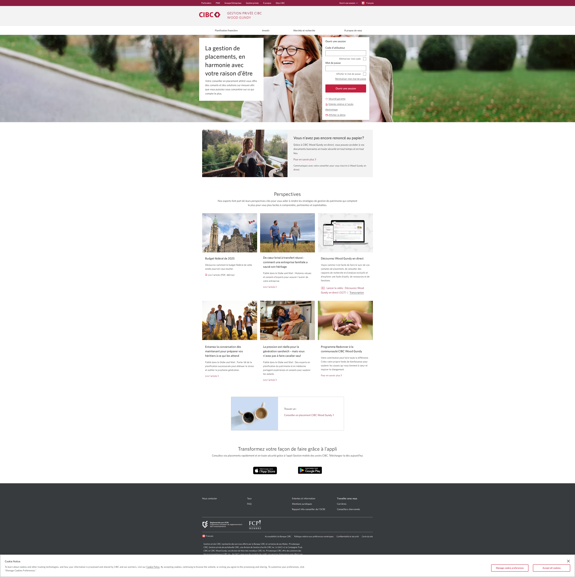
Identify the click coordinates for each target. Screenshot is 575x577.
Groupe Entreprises (232, 4)
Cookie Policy (153, 566)
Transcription (356, 292)
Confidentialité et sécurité (347, 537)
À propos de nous (353, 30)
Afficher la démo (337, 114)
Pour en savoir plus (303, 159)
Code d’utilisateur (335, 47)
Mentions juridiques (302, 503)
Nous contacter (209, 498)
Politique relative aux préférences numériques (313, 537)
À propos (267, 4)
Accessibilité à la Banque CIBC (278, 537)
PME (218, 4)
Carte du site (367, 536)
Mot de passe (333, 62)
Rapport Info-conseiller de (308, 509)
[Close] (568, 561)
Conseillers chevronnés (348, 509)
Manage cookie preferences (510, 568)
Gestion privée (252, 4)
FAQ (249, 503)
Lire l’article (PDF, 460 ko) (221, 275)
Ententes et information (303, 498)
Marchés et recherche (304, 30)
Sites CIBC (280, 4)
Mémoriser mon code (350, 58)
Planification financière (226, 30)
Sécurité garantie (337, 98)
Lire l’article (269, 287)
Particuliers (206, 4)
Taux (249, 498)
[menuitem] (347, 3)
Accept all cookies (552, 568)
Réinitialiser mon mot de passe (350, 78)
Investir (266, 30)
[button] (348, 3)
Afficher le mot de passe (348, 73)
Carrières (341, 503)
